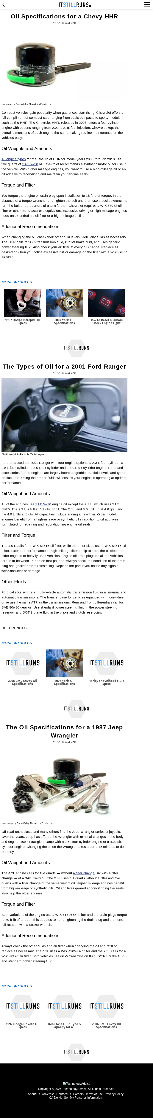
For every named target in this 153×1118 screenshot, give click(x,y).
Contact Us (63, 1094)
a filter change (84, 873)
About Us (34, 1094)
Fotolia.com (46, 104)
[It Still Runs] (75, 4)
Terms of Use (94, 1094)
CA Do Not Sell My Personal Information (75, 1097)
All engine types (13, 159)
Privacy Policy (114, 1094)
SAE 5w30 (30, 164)
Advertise (48, 1094)
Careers (78, 1094)
